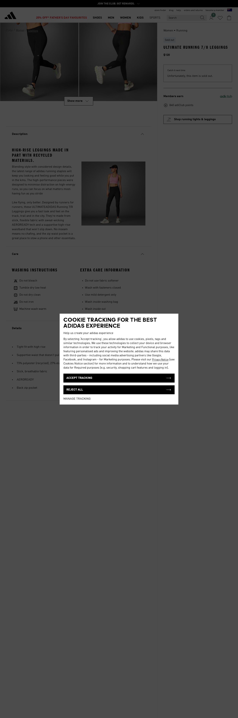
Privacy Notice (160, 359)
